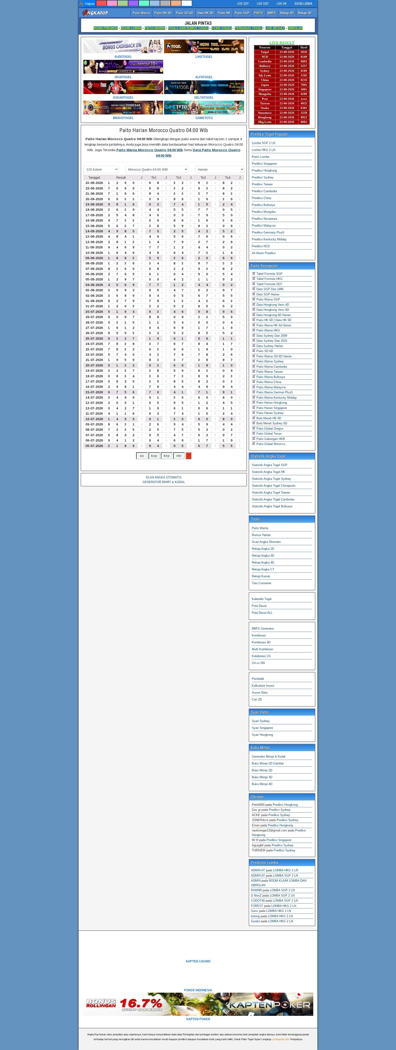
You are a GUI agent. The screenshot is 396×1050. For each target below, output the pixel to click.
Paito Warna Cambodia (271, 366)
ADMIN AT (258, 870)
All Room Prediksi (264, 253)
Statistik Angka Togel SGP (269, 465)
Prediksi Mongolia (263, 212)
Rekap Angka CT (263, 569)
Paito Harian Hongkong (271, 402)
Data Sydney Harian (269, 346)
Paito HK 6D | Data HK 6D (273, 320)
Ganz (254, 911)
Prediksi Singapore (264, 163)
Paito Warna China (268, 382)
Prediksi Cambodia (264, 191)
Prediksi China (261, 198)
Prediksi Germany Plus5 (268, 232)
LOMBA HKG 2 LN (285, 870)
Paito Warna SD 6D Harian (274, 356)
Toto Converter (261, 583)
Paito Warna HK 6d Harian (273, 325)
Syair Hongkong (262, 734)
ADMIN (256, 880)
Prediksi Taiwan (262, 184)
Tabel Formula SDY (269, 284)
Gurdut (255, 921)
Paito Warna (141, 13)
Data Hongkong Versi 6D (272, 309)
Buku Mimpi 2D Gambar (268, 763)
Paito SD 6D (184, 13)
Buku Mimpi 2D (262, 770)
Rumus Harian (261, 535)
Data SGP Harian (267, 294)
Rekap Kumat (261, 576)
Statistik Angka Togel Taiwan (271, 492)
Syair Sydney (261, 721)
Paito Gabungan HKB (270, 439)
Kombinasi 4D (261, 642)
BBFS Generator (263, 628)
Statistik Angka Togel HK (268, 472)
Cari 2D (257, 699)
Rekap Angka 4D (263, 562)
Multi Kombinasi (262, 649)
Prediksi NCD (261, 246)
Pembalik (258, 679)
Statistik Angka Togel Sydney (271, 479)
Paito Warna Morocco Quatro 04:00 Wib (149, 150)
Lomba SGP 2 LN (263, 143)
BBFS (272, 13)
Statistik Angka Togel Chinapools (274, 485)
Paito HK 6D (162, 13)
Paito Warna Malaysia (271, 387)
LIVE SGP (263, 4)
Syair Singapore (262, 728)
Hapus (90, 4)
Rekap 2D (287, 13)
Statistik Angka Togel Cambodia (273, 499)
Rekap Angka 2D (263, 548)
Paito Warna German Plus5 (274, 392)
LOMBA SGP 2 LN (285, 875)
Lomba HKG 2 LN (263, 150)
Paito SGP (242, 13)
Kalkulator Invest (263, 685)
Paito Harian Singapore (271, 408)
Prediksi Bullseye (263, 205)
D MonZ (256, 895)
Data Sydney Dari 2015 (271, 340)
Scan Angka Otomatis (266, 542)
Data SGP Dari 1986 (269, 289)
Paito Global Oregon (269, 428)
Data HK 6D (205, 13)
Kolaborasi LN (261, 656)
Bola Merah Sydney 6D (271, 423)
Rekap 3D (304, 13)
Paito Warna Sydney (270, 361)
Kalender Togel (262, 599)
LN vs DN (258, 663)
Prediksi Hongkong (264, 170)
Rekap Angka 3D (263, 555)
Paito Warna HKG (268, 330)
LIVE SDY (243, 4)
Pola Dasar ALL (262, 612)
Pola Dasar (259, 606)
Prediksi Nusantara (264, 218)
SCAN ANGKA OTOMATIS (164, 477)
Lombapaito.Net (280, 1039)
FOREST (257, 906)
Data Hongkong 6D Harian (273, 315)
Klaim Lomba (260, 156)
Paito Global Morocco (270, 444)
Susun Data (259, 692)
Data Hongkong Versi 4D (272, 304)
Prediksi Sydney (263, 177)
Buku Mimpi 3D (262, 777)
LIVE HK (281, 4)
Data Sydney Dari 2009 (271, 335)
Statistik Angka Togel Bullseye (272, 506)
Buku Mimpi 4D (262, 784)
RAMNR (256, 890)
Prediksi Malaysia (263, 225)
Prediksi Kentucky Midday (269, 239)
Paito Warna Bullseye (270, 377)
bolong (255, 916)
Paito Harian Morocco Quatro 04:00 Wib (163, 130)
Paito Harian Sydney (270, 413)
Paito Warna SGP (268, 299)
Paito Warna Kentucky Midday (276, 397)
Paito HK (224, 13)
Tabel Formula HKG (269, 279)
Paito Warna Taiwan (269, 371)
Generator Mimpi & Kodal (268, 756)
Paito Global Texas (269, 433)
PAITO (258, 13)
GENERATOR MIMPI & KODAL (164, 482)
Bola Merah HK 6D (268, 418)
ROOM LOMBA (303, 4)
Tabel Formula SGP (269, 273)
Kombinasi (259, 635)
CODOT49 (258, 900)
